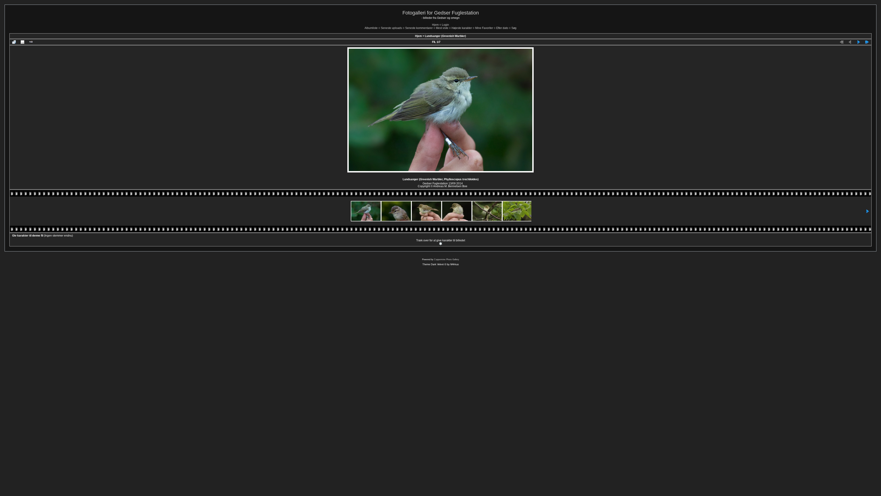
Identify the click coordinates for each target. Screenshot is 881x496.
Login (445, 24)
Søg (513, 28)
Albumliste (371, 28)
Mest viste (442, 28)
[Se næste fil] (858, 42)
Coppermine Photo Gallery (446, 259)
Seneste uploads (391, 28)
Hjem (435, 24)
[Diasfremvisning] (31, 42)
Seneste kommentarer (419, 28)
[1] (440, 243)
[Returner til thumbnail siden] (14, 42)
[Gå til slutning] (867, 42)
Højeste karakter (462, 28)
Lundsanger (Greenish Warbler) (445, 36)
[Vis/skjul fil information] (22, 42)
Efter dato (502, 28)
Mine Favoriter (484, 28)
